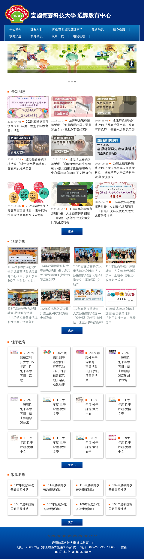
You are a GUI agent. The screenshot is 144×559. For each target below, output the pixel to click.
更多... (72, 231)
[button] (12, 63)
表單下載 (58, 36)
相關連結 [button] (79, 36)
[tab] (69, 81)
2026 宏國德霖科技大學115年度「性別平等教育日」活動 (28, 126)
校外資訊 (37, 36)
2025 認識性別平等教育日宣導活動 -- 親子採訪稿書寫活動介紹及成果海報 (28, 210)
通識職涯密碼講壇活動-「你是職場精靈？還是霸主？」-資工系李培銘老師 (71, 125)
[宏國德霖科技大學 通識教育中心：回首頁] (17, 14)
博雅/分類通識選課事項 (67, 29)
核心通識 (119, 29)
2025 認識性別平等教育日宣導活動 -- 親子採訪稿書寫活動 (93, 366)
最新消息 (98, 29)
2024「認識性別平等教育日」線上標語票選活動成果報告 (124, 366)
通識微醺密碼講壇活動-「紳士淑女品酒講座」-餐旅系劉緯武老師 (28, 164)
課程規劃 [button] (37, 29)
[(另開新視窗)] (28, 107)
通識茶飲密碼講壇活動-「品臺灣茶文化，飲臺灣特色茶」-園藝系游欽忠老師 (115, 125)
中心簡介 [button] (15, 29)
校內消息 (15, 36)
